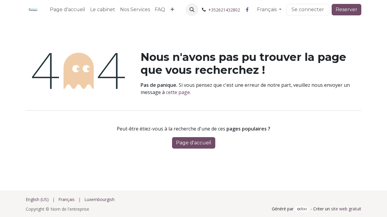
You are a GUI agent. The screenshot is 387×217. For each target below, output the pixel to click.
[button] (192, 9)
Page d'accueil (193, 143)
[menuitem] (67, 10)
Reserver (346, 9)
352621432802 (225, 10)
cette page (178, 92)
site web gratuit (346, 209)
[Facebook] (247, 9)
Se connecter (307, 9)
